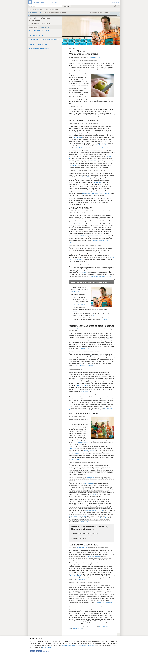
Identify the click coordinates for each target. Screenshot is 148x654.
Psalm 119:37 (84, 521)
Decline (39, 651)
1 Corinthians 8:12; (74, 576)
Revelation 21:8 (100, 235)
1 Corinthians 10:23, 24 (82, 547)
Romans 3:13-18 (98, 182)
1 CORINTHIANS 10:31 (94, 57)
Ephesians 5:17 (84, 348)
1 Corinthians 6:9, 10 (79, 305)
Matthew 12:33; (90, 510)
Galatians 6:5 (78, 329)
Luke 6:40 (75, 311)
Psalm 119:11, (79, 365)
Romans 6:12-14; (87, 177)
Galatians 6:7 (77, 264)
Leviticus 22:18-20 (78, 147)
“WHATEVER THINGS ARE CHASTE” (39, 44)
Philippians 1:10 (85, 391)
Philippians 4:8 (90, 477)
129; (84, 365)
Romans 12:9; (97, 240)
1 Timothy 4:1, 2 (77, 259)
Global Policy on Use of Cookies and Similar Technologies (78, 645)
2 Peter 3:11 (106, 193)
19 (86, 516)
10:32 (81, 576)
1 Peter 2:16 (89, 365)
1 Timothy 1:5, (81, 516)
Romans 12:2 (104, 518)
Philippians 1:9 (95, 356)
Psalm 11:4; (75, 454)
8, (80, 628)
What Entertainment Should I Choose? (100, 276)
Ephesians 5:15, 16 (82, 385)
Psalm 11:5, (95, 315)
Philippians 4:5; (100, 602)
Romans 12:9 (76, 291)
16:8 (79, 454)
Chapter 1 (79, 224)
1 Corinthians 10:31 (100, 145)
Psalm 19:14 (92, 494)
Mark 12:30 (93, 160)
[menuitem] (118, 6)
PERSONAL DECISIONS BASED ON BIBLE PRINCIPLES (44, 40)
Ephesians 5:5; (73, 516)
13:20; (106, 626)
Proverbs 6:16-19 (83, 443)
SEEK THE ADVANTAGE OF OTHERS (39, 48)
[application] (74, 15)
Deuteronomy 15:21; (88, 193)
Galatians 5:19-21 (89, 450)
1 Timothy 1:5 (72, 242)
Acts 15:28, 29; (79, 235)
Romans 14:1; (82, 579)
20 (81, 628)
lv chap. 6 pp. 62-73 (35, 12)
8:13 (93, 177)
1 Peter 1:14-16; (98, 193)
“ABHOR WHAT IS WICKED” (36, 35)
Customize (46, 651)
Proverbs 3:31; (102, 626)
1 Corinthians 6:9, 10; (90, 235)
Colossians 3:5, (76, 628)
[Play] (28, 15)
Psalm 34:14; (104, 240)
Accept (33, 651)
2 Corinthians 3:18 (75, 459)
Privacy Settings (47, 647)
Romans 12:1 (105, 147)
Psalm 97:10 (72, 448)
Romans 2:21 (106, 319)
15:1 (87, 579)
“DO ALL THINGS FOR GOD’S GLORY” (39, 31)
